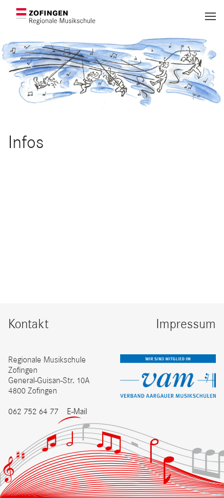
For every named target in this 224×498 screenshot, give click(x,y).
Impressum (186, 323)
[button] (210, 16)
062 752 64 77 (33, 411)
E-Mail (77, 411)
